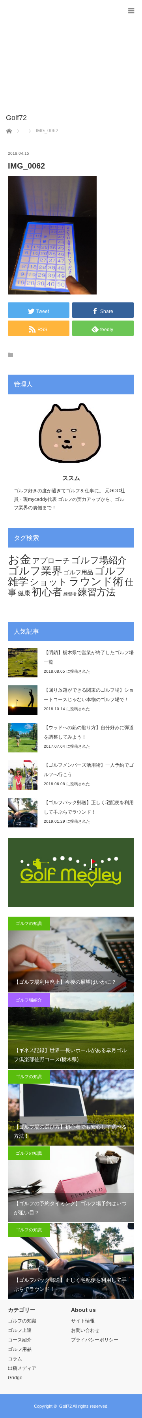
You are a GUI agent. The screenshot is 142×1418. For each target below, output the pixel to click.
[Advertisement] (59, 60)
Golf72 (65, 1406)
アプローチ (51, 560)
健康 (24, 593)
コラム (15, 1359)
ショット (48, 582)
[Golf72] (59, 117)
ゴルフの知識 (29, 923)
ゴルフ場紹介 (99, 560)
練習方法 (97, 592)
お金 (19, 559)
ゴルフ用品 (78, 572)
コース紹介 (20, 1340)
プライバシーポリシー (94, 1340)
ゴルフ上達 (20, 1330)
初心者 (47, 591)
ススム (71, 478)
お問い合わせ (85, 1330)
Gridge (15, 1377)
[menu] (131, 11)
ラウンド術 (96, 581)
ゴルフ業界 (35, 571)
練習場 (70, 593)
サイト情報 (83, 1321)
